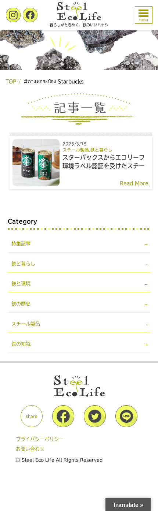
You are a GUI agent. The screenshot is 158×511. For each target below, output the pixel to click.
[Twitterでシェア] (95, 425)
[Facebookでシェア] (63, 425)
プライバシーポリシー (40, 439)
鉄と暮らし (101, 150)
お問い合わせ (30, 449)
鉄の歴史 (20, 303)
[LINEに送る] (126, 425)
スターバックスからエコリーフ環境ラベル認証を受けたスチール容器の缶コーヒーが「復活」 (103, 166)
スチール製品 (75, 150)
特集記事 (20, 243)
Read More (134, 183)
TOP (11, 81)
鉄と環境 (20, 283)
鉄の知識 (20, 344)
